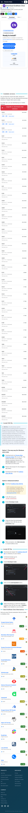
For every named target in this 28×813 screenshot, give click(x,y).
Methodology (4, 794)
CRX (3, 116)
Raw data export (4, 785)
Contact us (3, 798)
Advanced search (18, 775)
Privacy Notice (4, 802)
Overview (4, 17)
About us (3, 792)
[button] (2, 2)
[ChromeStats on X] (8, 806)
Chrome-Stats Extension (6, 775)
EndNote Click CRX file (17, 483)
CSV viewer (17, 781)
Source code (11, 116)
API (1, 781)
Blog (2, 796)
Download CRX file (10, 44)
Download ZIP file (9, 47)
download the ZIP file (11, 492)
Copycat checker (18, 777)
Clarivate (4, 8)
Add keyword (18, 785)
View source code (9, 50)
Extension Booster (5, 779)
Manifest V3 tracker (19, 779)
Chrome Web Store (7, 39)
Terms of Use (4, 800)
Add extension (18, 783)
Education (12, 8)
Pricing (16, 773)
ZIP (6, 116)
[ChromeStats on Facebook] (5, 806)
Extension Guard (4, 777)
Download (11, 17)
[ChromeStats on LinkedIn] (2, 806)
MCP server (3, 783)
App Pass (3, 773)
